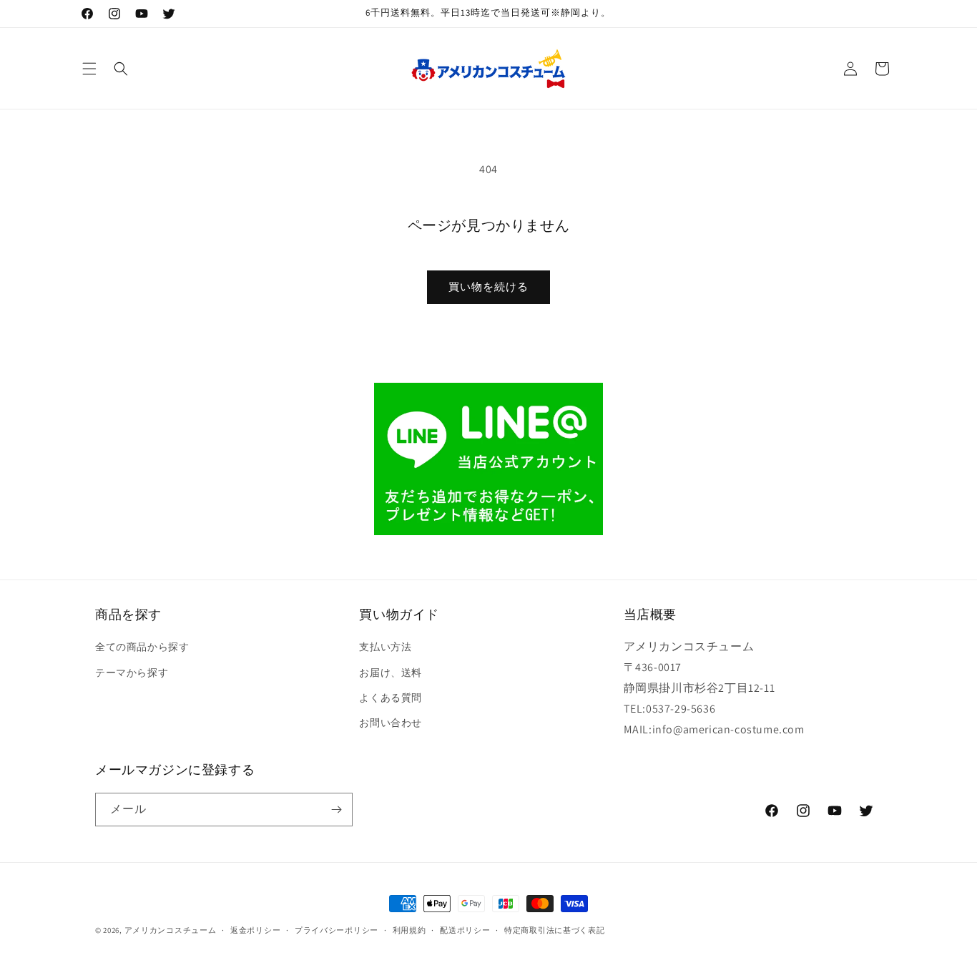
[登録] (336, 809)
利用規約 (409, 930)
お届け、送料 (390, 672)
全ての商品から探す (142, 646)
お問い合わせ (390, 722)
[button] (89, 68)
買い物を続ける (488, 286)
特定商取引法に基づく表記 (554, 930)
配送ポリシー (465, 930)
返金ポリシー (255, 930)
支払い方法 (385, 646)
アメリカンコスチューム (170, 930)
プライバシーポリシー (336, 930)
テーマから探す (131, 672)
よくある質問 (390, 697)
